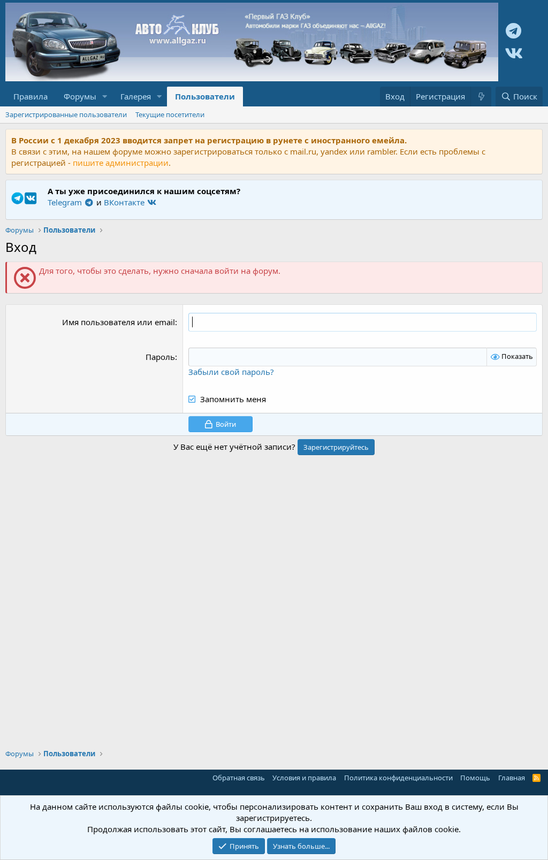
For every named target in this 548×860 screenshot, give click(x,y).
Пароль (160, 356)
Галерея (135, 96)
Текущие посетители (169, 114)
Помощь (475, 777)
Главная (511, 777)
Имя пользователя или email (118, 322)
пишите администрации (121, 162)
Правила (30, 96)
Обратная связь (238, 777)
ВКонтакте (125, 202)
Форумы (80, 96)
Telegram (66, 202)
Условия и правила (304, 777)
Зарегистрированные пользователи (66, 114)
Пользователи (205, 96)
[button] (104, 96)
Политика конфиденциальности (398, 777)
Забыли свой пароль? (231, 371)
